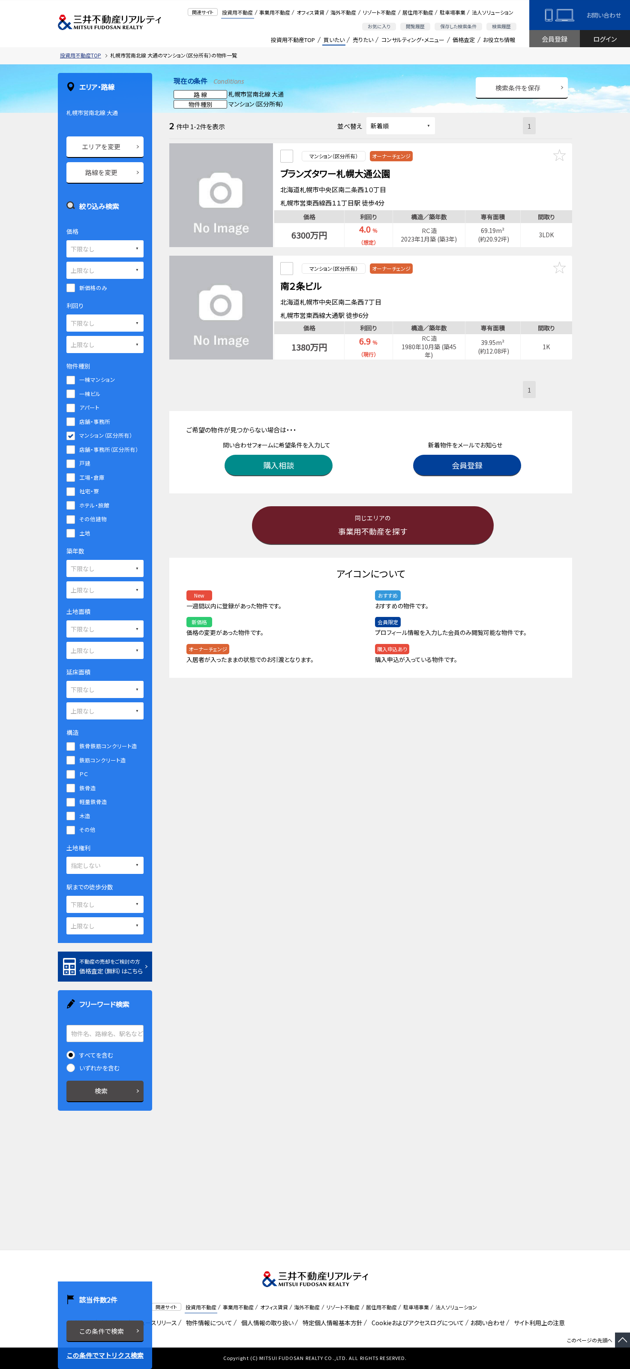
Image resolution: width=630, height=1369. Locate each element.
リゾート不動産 (379, 12)
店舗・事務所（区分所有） (108, 449)
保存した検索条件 (458, 26)
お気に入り (379, 26)
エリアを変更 (101, 146)
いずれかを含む (99, 1068)
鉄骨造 (87, 788)
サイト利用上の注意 (538, 1322)
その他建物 (93, 519)
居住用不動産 (417, 12)
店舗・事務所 (94, 421)
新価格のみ (93, 288)
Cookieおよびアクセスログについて (416, 1322)
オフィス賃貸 (310, 12)
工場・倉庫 (92, 477)
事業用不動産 (274, 12)
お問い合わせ (603, 15)
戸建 (84, 463)
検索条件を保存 (517, 87)
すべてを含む (96, 1055)
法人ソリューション (492, 12)
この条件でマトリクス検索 (105, 1355)
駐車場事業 (452, 12)
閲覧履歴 (415, 26)
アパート (89, 407)
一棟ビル (90, 394)
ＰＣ (83, 774)
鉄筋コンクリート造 (102, 760)
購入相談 (278, 465)
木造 (84, 816)
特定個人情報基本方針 (331, 1322)
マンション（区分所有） (105, 435)
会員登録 (554, 38)
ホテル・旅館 (94, 505)
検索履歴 (501, 26)
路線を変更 (101, 172)
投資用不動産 (237, 12)
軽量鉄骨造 (93, 802)
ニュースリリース (154, 1322)
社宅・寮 (89, 491)
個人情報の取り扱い (266, 1322)
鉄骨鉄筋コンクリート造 (108, 746)
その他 (87, 829)
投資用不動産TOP (293, 40)
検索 (101, 1090)
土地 (84, 533)
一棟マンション (97, 379)
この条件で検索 (101, 1331)
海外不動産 (343, 12)
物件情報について (207, 1322)
